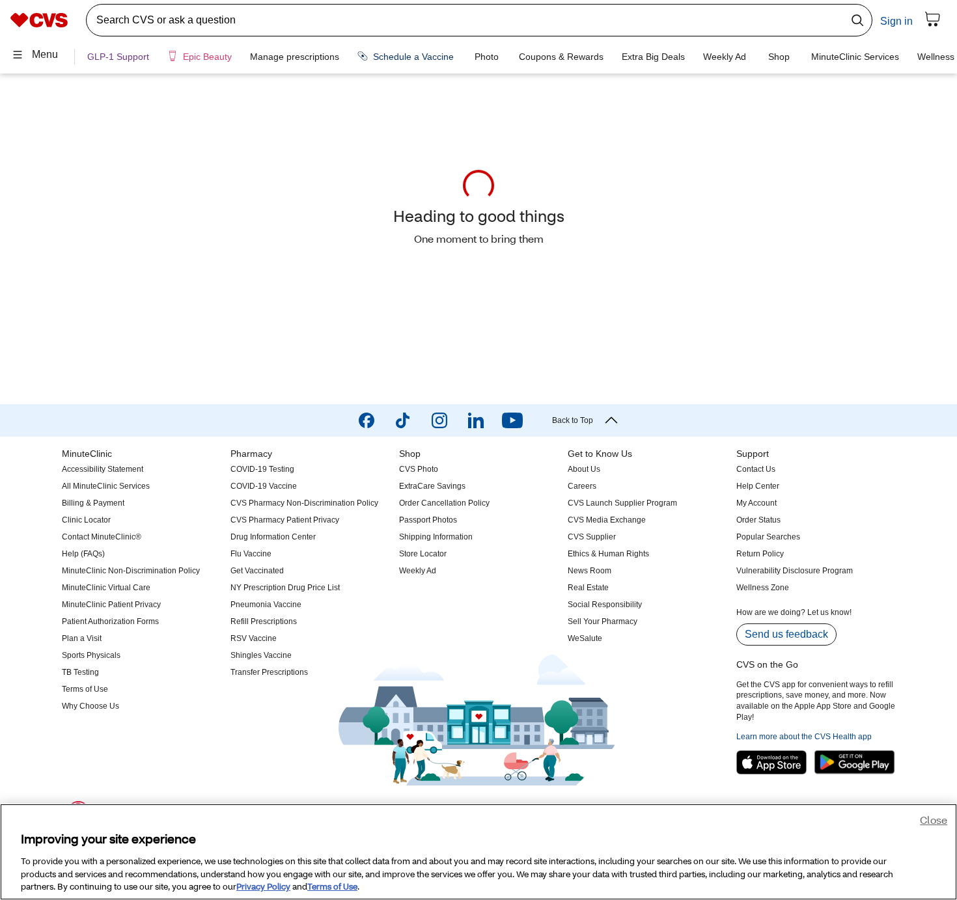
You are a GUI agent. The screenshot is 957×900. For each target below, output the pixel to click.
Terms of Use (332, 886)
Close (933, 821)
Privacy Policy (263, 886)
